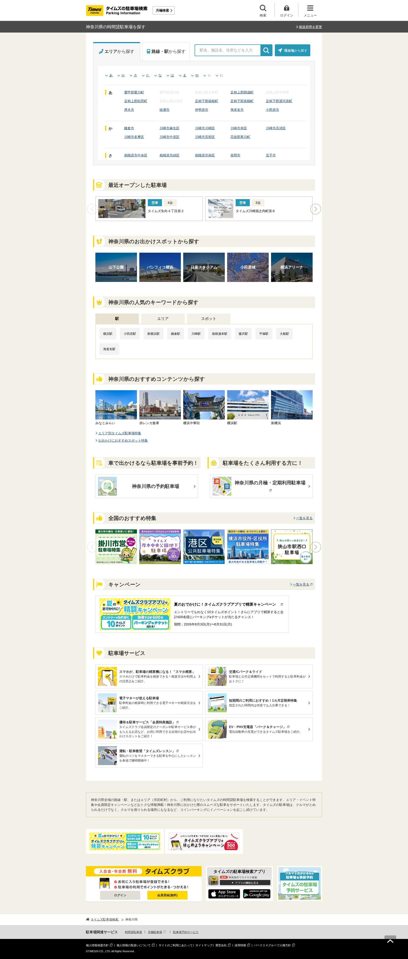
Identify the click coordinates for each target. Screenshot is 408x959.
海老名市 (237, 110)
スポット (208, 319)
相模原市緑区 (169, 155)
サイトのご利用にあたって (176, 945)
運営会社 (221, 945)
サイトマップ (204, 945)
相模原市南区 (205, 155)
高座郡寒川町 (240, 137)
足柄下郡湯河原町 (279, 101)
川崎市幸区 (238, 128)
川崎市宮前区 (205, 137)
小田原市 (272, 110)
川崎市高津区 (276, 128)
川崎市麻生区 (169, 128)
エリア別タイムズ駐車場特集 (119, 433)
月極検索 (162, 10)
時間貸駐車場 (133, 932)
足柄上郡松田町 (135, 101)
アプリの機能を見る (247, 882)
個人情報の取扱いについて (134, 945)
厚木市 (129, 110)
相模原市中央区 (135, 155)
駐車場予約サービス (186, 932)
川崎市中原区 (169, 137)
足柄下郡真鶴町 (242, 101)
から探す (119, 51)
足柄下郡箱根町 (206, 101)
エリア (163, 319)
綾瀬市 (165, 110)
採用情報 (240, 945)
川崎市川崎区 (205, 128)
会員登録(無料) (167, 895)
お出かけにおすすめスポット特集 (123, 440)
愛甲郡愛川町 (134, 92)
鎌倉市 (129, 128)
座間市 (235, 155)
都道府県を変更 (310, 27)
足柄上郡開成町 (242, 92)
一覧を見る (304, 518)
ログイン (120, 895)
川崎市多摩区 (134, 137)
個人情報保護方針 (97, 945)
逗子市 (271, 155)
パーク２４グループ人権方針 (272, 945)
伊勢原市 (201, 110)
